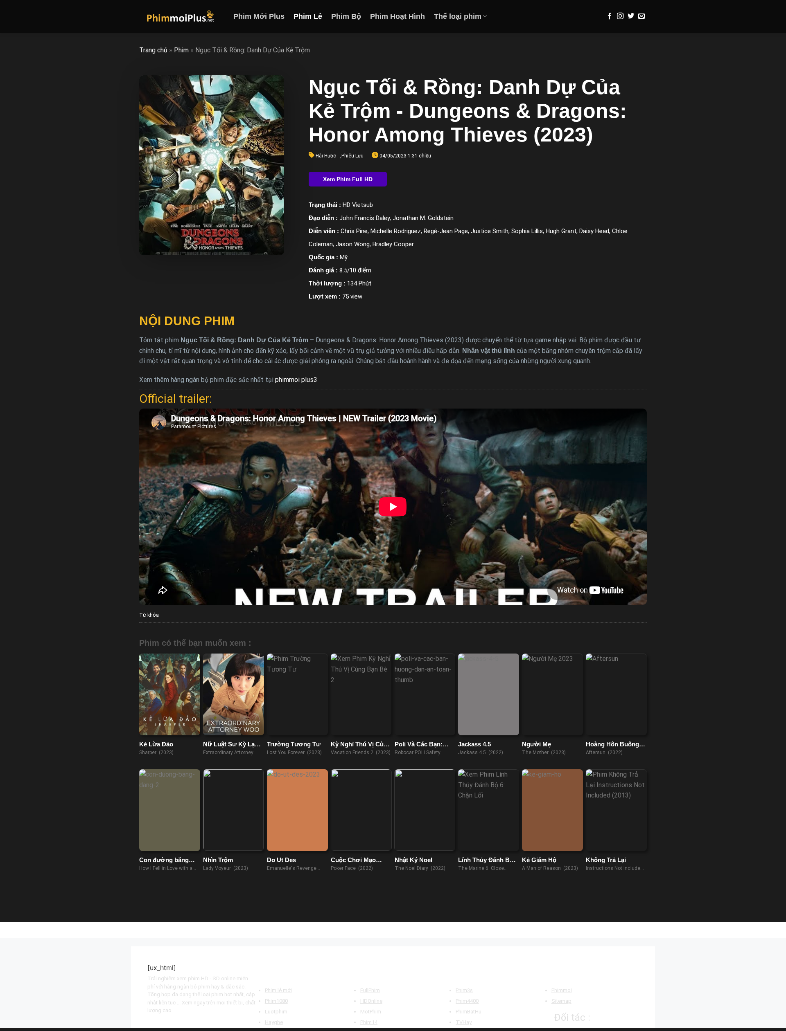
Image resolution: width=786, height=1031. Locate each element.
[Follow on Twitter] (631, 16)
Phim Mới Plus (259, 16)
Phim (181, 50)
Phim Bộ (346, 16)
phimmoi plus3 (296, 380)
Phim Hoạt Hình (397, 16)
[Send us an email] (641, 16)
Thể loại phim (457, 16)
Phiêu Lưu (352, 156)
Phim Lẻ (308, 16)
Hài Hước (326, 156)
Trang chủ (153, 50)
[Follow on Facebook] (609, 16)
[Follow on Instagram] (620, 16)
